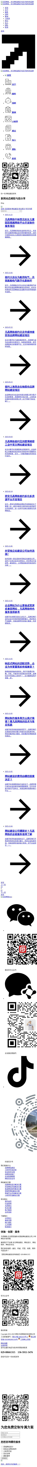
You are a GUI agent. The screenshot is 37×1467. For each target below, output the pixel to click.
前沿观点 (21, 209)
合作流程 (8, 1212)
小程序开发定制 (10, 1170)
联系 (6, 27)
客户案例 (8, 1210)
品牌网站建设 (10, 1168)
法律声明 (4, 1345)
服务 (6, 12)
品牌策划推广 (10, 1174)
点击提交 (4, 1458)
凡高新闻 (8, 209)
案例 (6, 16)
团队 (6, 25)
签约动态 (8, 1201)
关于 (6, 10)
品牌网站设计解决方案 (13, 1184)
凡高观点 (8, 1206)
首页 (6, 8)
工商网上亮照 (25, 1339)
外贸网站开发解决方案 (13, 1187)
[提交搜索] (21, 211)
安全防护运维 (10, 1172)
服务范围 (8, 1220)
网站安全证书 (10, 1178)
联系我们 (8, 1227)
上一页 (3, 885)
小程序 (7, 19)
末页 (2, 895)
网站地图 (4, 1343)
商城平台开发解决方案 (13, 1193)
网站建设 (15, 209)
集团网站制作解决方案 (13, 1189)
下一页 (3, 892)
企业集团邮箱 (10, 1176)
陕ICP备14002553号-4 (20, 1337)
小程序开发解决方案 (12, 1195)
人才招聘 (8, 1225)
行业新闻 (8, 1203)
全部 (2, 209)
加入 (6, 23)
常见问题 (28, 209)
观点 (6, 21)
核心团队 (8, 1222)
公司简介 (8, 1218)
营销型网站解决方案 (12, 1191)
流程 (6, 14)
